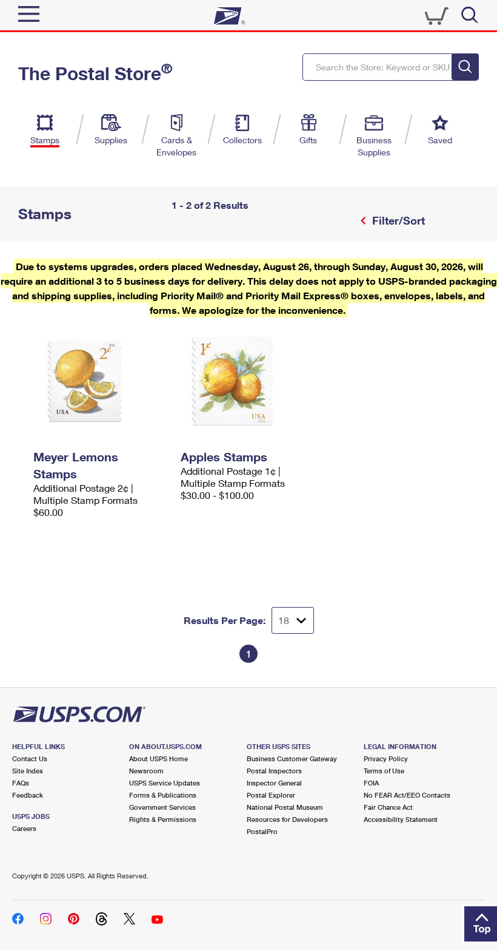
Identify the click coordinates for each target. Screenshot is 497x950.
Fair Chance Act (388, 807)
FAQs (20, 783)
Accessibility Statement (401, 819)
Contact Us (29, 758)
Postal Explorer (271, 795)
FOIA (371, 783)
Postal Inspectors (274, 771)
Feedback (27, 795)
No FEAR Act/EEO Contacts (407, 795)
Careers (24, 828)
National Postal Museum (285, 807)
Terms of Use (384, 771)
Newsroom (146, 771)
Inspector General (274, 783)
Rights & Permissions (162, 819)
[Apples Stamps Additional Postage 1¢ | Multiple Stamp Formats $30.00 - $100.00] (248, 381)
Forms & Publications (162, 795)
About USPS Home (158, 758)
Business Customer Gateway (292, 758)
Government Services (162, 807)
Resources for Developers (287, 819)
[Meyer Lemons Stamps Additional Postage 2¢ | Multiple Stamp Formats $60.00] (100, 381)
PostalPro (262, 831)
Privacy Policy (386, 758)
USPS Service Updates (164, 783)
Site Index (27, 771)
